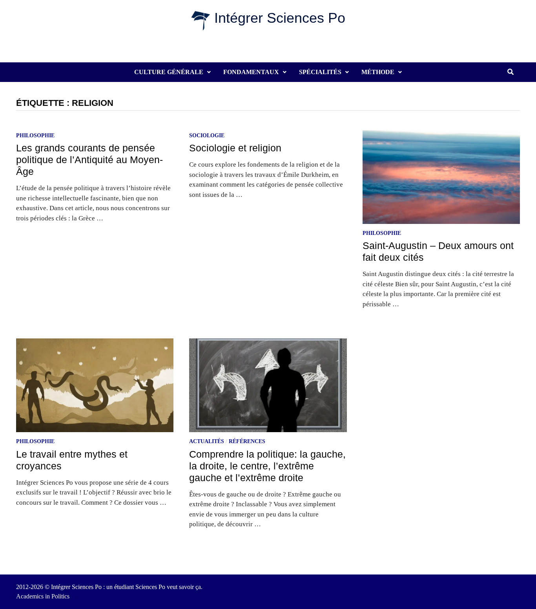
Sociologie (206, 135)
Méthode (377, 72)
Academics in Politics (42, 596)
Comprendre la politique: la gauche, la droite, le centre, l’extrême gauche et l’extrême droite (267, 466)
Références (247, 441)
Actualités (206, 441)
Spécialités (320, 72)
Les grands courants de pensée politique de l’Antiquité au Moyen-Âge (89, 159)
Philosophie (35, 135)
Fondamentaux (251, 72)
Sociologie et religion (235, 147)
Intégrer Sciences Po (279, 18)
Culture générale (168, 72)
